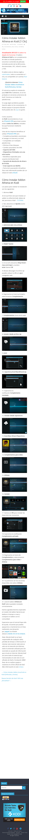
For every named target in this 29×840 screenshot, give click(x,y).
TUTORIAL (20, 200)
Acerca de (10, 831)
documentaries (7, 46)
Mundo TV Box (24, 832)
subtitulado (6, 74)
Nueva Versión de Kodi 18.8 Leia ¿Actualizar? (12, 679)
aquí (17, 110)
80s (3, 46)
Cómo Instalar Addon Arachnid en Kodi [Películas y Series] (14, 84)
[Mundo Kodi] (2, 16)
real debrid (21, 46)
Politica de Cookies (18, 831)
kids (13, 46)
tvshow (3, 49)
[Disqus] (14, 701)
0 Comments (20, 44)
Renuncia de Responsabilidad (8, 832)
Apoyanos (18, 832)
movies (16, 46)
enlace (21, 667)
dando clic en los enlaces (16, 634)
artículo (14, 173)
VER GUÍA (23, 1)
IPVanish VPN (8, 121)
